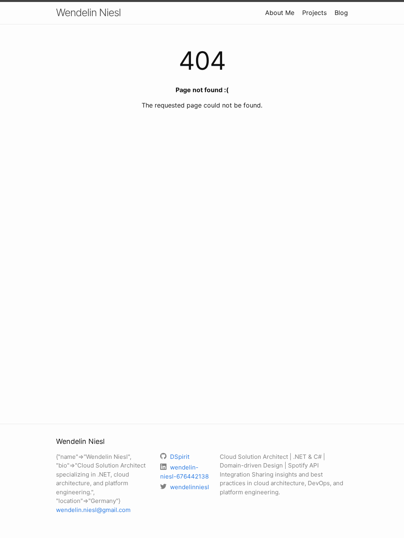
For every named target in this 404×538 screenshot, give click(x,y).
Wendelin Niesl (88, 12)
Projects (314, 13)
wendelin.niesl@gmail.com (93, 510)
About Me (279, 13)
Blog (341, 13)
